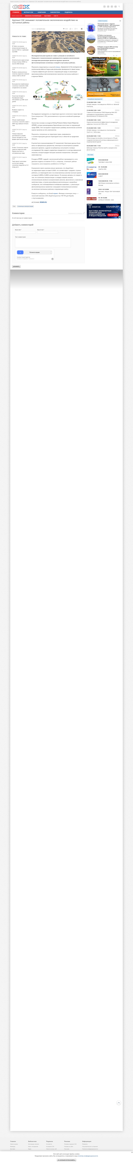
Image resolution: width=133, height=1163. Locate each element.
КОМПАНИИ (42, 12)
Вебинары (12, 1146)
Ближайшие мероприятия (95, 99)
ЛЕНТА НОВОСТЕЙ (17, 15)
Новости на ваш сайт (51, 1149)
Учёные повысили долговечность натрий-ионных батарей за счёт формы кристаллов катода (20, 136)
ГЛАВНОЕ (16, 12)
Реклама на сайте (68, 1146)
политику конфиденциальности (88, 1156)
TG (104, 6)
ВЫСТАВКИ (47, 15)
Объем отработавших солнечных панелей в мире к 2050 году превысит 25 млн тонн (20, 122)
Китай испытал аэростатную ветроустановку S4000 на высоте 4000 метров (20, 62)
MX (116, 6)
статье (57, 67)
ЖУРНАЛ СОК (28, 12)
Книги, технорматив (33, 1146)
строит (55, 193)
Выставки (90, 154)
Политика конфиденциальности (90, 1149)
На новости (49, 1144)
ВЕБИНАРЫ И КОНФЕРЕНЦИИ (33, 15)
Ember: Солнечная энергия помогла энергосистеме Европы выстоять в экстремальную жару (20, 150)
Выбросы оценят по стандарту (18, 110)
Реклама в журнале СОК (70, 1144)
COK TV (56, 15)
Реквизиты (85, 1144)
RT (112, 6)
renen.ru (43, 202)
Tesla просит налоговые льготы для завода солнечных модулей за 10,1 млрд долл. (20, 164)
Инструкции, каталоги (33, 1144)
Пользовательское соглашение (90, 1146)
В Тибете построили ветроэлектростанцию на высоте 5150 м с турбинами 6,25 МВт (20, 49)
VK (108, 6)
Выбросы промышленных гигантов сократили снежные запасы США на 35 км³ (20, 74)
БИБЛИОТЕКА (55, 12)
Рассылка (66, 1149)
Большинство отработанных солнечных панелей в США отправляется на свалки (20, 86)
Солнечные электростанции (25, 206)
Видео (29, 1149)
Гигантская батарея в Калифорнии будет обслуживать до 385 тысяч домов (20, 98)
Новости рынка (103, 21)
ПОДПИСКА (68, 12)
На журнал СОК (50, 1146)
